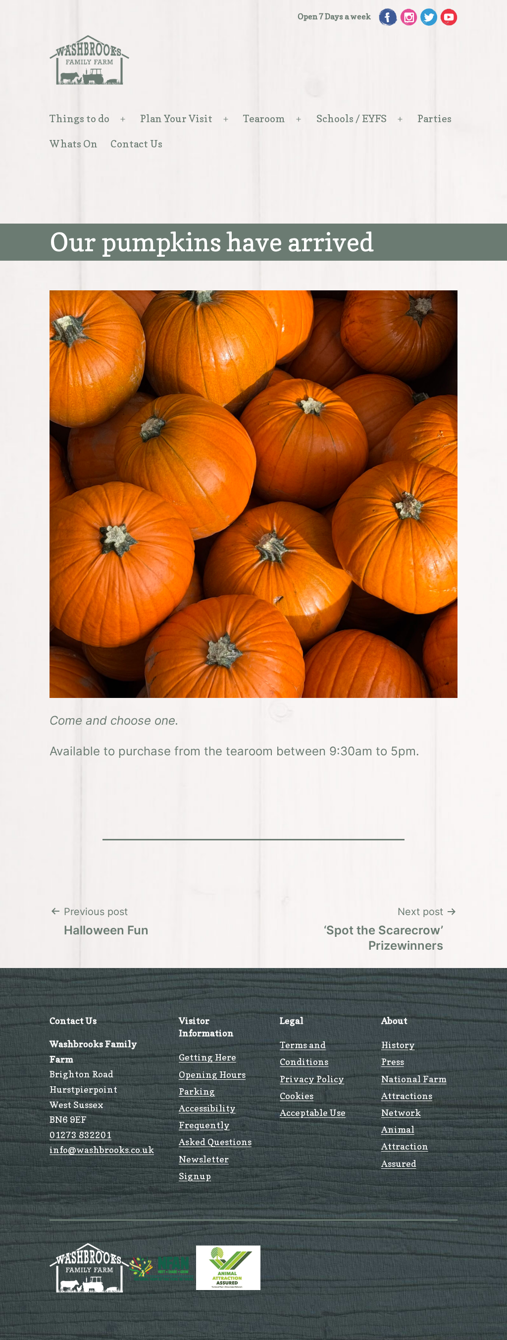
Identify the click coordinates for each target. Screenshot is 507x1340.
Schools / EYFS (351, 119)
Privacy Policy (312, 1079)
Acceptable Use (313, 1113)
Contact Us (136, 144)
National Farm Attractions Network (414, 1096)
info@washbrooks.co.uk (102, 1150)
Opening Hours (212, 1074)
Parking (197, 1091)
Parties (434, 119)
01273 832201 (80, 1135)
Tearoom (264, 119)
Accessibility (207, 1108)
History (398, 1045)
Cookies (296, 1096)
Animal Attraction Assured (404, 1146)
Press (392, 1062)
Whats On (74, 144)
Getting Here (207, 1057)
